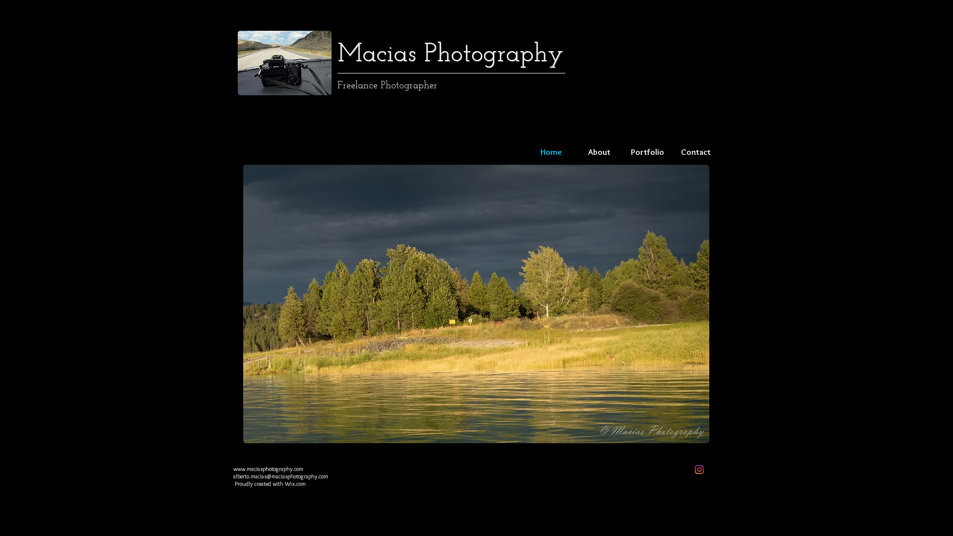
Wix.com (295, 483)
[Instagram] (699, 469)
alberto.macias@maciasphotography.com (280, 476)
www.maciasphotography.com (268, 468)
